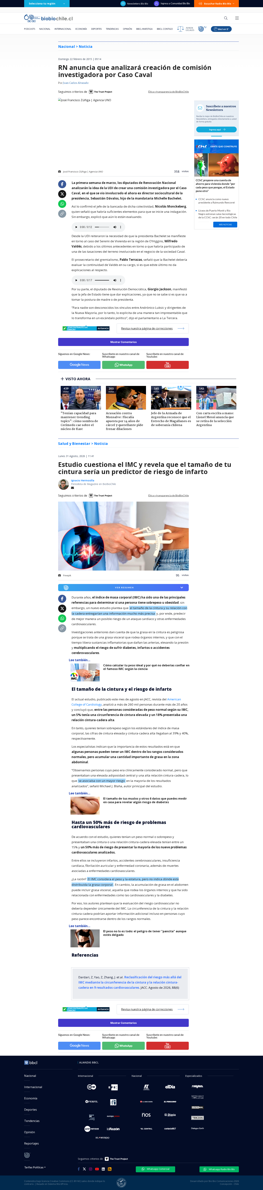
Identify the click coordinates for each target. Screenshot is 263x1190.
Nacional (44, 28)
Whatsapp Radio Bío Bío (221, 1169)
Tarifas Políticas (33, 1167)
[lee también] (85, 672)
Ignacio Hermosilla (82, 480)
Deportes (96, 28)
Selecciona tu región (42, 3)
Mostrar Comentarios (123, 341)
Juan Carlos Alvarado (76, 83)
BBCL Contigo (165, 28)
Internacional (63, 28)
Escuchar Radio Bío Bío (217, 3)
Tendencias (112, 28)
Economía (81, 28)
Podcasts (29, 28)
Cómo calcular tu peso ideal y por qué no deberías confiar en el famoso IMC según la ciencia (146, 667)
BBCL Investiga (144, 28)
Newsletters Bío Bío (137, 3)
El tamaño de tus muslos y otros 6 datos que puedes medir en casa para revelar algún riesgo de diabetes (145, 800)
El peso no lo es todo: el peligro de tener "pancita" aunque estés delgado (144, 933)
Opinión (127, 28)
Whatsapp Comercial (157, 1168)
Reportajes (31, 1143)
